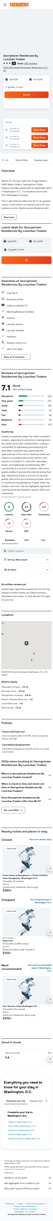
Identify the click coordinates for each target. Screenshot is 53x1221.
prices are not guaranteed (14, 1169)
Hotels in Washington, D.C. (20, 1134)
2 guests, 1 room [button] (14, 87)
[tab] (9, 540)
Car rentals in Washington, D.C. (22, 1126)
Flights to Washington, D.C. (20, 1122)
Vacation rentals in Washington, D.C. (24, 1138)
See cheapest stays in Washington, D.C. (41, 901)
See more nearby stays (41, 839)
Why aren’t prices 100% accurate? (21, 1188)
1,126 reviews (30, 63)
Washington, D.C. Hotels (25, 1211)
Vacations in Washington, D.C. (21, 1130)
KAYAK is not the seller (15, 1177)
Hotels (20, 1203)
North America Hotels (35, 1203)
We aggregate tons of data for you (22, 1183)
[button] (5, 4)
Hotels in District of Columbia (25, 1209)
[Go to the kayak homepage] (19, 4)
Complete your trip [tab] (15, 1101)
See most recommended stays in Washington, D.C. (40, 968)
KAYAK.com (9, 1203)
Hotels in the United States (24, 1206)
